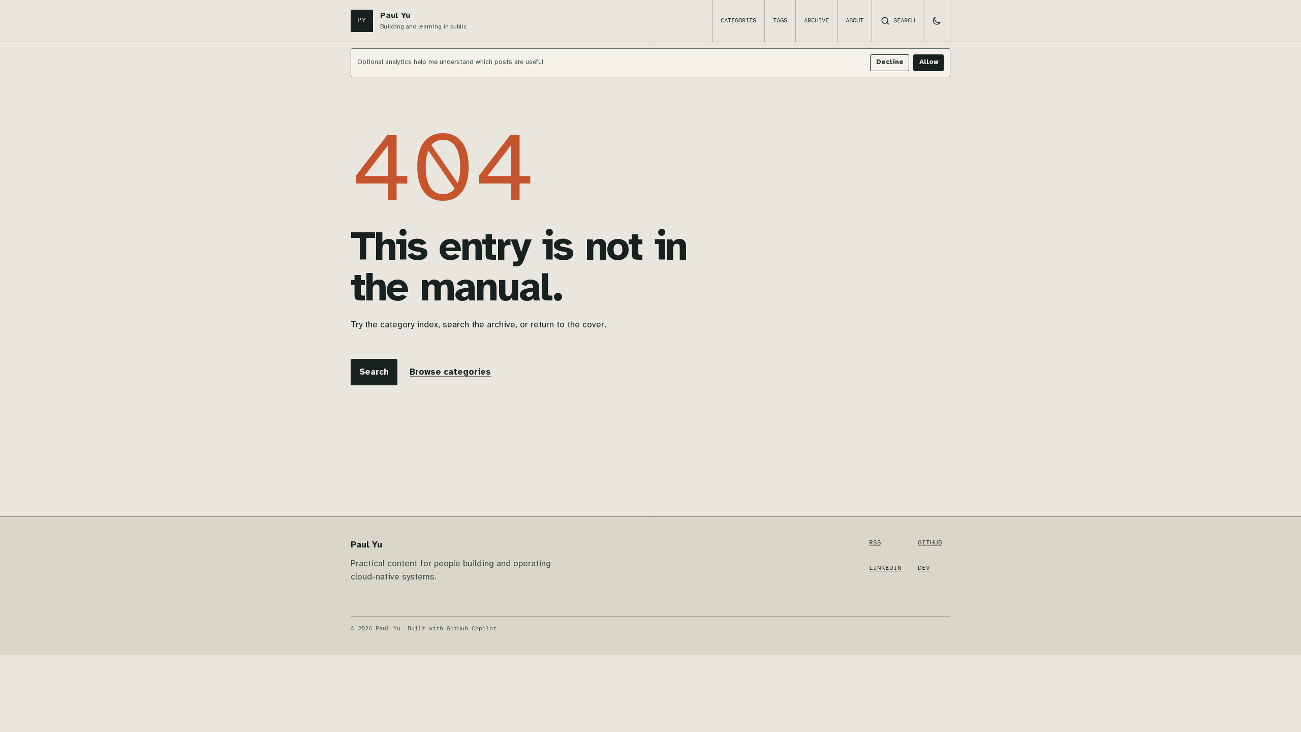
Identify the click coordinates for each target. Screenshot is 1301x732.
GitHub (930, 542)
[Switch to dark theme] (936, 21)
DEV (924, 568)
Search (374, 372)
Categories (738, 21)
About (854, 21)
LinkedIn (885, 568)
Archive (816, 21)
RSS (875, 542)
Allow (928, 62)
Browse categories (450, 372)
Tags (780, 21)
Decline (890, 62)
